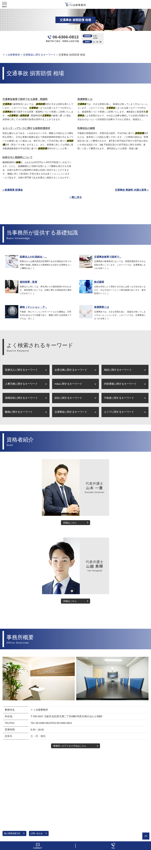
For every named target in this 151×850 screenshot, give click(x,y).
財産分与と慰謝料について (18, 157)
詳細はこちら (70, 522)
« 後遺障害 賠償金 (13, 189)
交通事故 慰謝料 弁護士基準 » (131, 189)
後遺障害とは (84, 99)
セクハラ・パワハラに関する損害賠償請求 (26, 128)
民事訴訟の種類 (86, 128)
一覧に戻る (75, 197)
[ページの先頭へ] (145, 836)
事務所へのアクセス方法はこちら (69, 746)
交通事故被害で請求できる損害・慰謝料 (25, 99)
